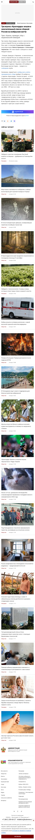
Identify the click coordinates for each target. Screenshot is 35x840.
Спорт (3, 23)
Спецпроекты (22, 781)
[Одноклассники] (7, 121)
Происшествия (5, 781)
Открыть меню (2, 2)
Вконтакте (14, 811)
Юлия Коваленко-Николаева (24, 23)
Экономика (4, 779)
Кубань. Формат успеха (25, 787)
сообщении (5, 68)
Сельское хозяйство (6, 797)
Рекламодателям (23, 799)
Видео (2, 792)
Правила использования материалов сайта (25, 802)
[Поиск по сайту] (33, 2)
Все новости (4, 771)
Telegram (21, 811)
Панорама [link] (3, 161)
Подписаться (19, 111)
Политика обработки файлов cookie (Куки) (24, 806)
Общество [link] (3, 194)
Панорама (21, 771)
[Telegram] (11, 121)
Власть (3, 776)
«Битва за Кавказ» (24, 773)
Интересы (3, 800)
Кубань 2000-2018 (23, 784)
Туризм (3, 795)
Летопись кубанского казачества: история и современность (25, 778)
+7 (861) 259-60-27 (9, 819)
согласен (17, 836)
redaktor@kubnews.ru (25, 819)
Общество (3, 773)
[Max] (14, 121)
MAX (27, 115)
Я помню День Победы (25, 789)
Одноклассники (18, 811)
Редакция (21, 796)
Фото (2, 789)
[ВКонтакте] (4, 121)
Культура (3, 787)
